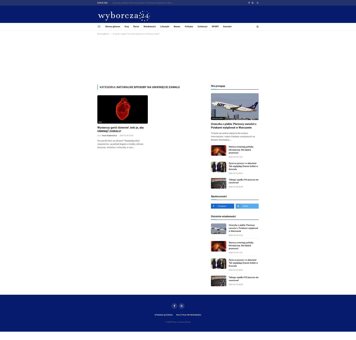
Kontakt (227, 26)
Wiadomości (150, 26)
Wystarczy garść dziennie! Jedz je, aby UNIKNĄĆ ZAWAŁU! (120, 129)
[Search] (257, 26)
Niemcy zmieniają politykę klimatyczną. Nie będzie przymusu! (140, 3)
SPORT (215, 26)
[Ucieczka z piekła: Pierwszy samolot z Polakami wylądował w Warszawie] (235, 106)
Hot (100, 122)
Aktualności (218, 118)
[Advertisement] (178, 59)
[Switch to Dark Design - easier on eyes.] (257, 3)
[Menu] (99, 26)
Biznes (177, 26)
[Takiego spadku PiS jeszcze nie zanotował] (218, 183)
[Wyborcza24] (124, 15)
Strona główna (112, 26)
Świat (136, 26)
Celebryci (202, 26)
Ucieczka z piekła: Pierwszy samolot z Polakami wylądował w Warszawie (233, 125)
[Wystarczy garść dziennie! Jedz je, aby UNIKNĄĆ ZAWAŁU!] (122, 109)
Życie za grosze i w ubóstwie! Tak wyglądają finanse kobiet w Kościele (243, 166)
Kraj (127, 26)
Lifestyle (164, 26)
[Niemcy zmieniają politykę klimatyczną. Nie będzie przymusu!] (218, 150)
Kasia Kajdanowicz (109, 136)
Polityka (189, 26)
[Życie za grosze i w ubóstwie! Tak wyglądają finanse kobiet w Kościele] (218, 167)
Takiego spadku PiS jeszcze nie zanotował (243, 181)
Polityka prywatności (188, 315)
